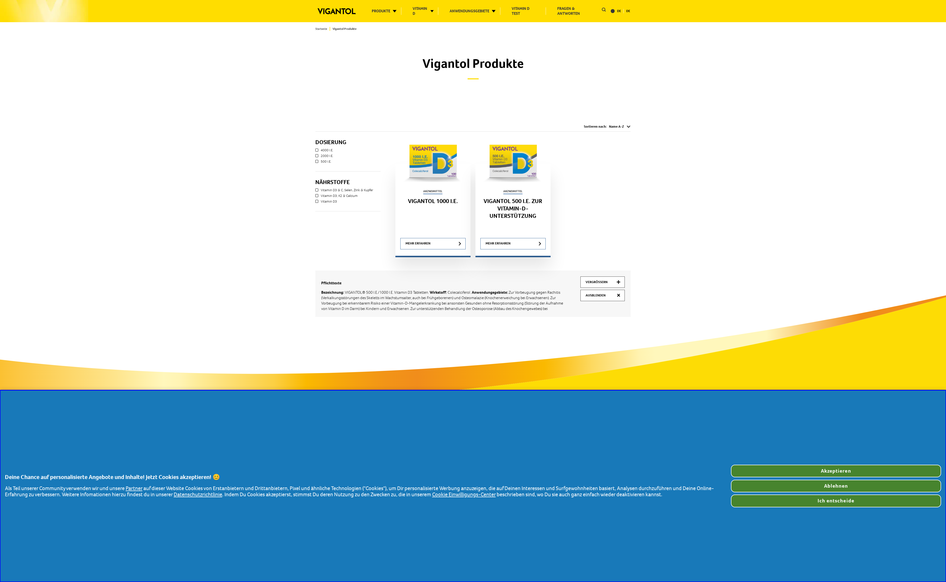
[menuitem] (322, 29)
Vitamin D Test (520, 11)
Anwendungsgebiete (469, 11)
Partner (134, 488)
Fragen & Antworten (568, 11)
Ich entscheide (836, 500)
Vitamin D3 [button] (329, 201)
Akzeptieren (836, 471)
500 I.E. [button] (326, 161)
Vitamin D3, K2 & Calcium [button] (339, 196)
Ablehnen (836, 486)
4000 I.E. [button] (327, 150)
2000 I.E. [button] (327, 156)
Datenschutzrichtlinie (198, 494)
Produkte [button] (381, 11)
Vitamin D (420, 11)
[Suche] (603, 10)
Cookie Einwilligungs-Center (464, 494)
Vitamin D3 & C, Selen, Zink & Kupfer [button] (347, 190)
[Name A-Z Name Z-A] (620, 127)
